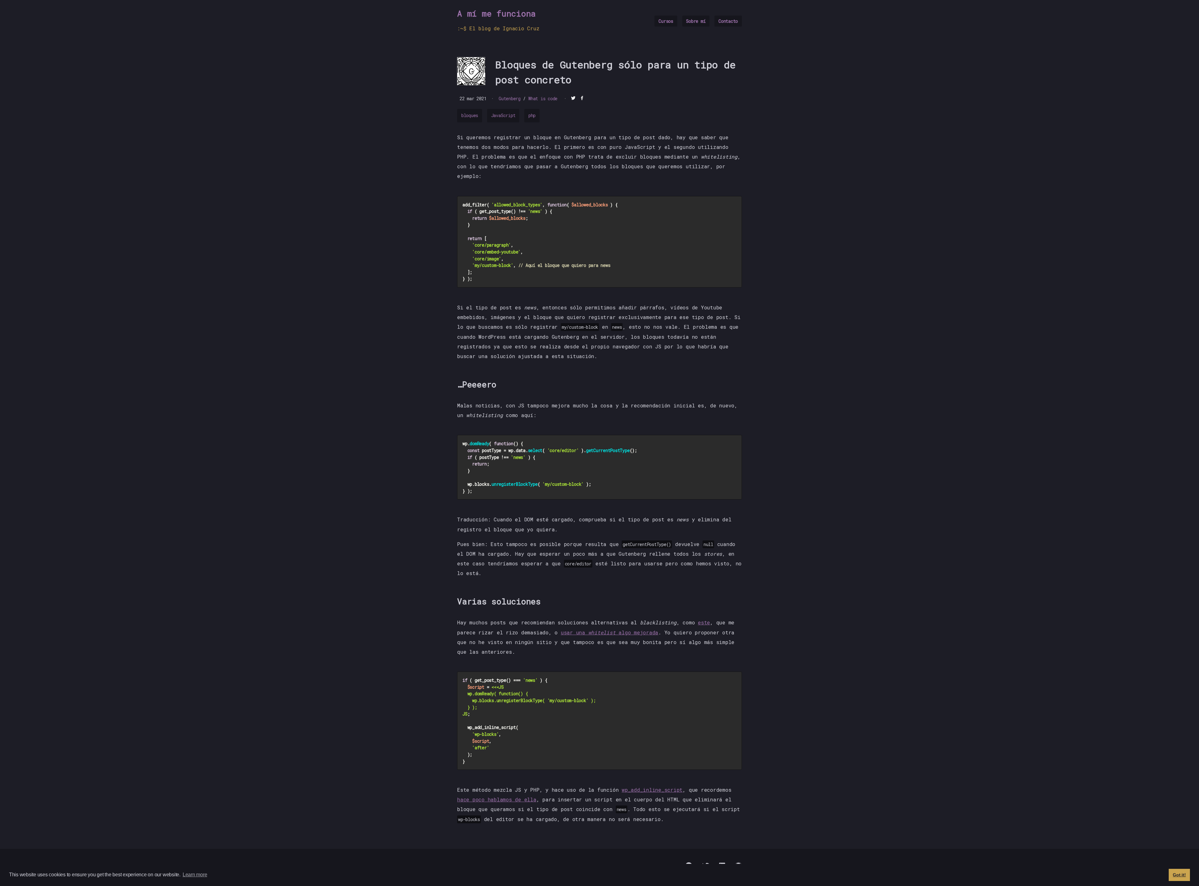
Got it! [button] (1179, 874)
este (704, 622)
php (531, 115)
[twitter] (573, 99)
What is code (542, 98)
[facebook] (582, 99)
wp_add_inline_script (652, 789)
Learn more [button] (195, 874)
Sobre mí (695, 21)
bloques (469, 115)
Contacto (728, 21)
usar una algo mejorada (609, 632)
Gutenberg (510, 98)
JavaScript (503, 115)
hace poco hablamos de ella (496, 799)
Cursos (666, 21)
